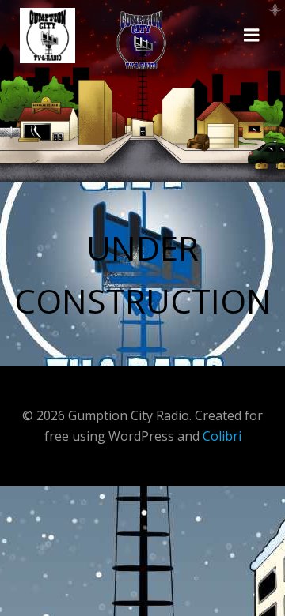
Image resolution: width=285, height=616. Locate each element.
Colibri (222, 436)
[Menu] (251, 35)
